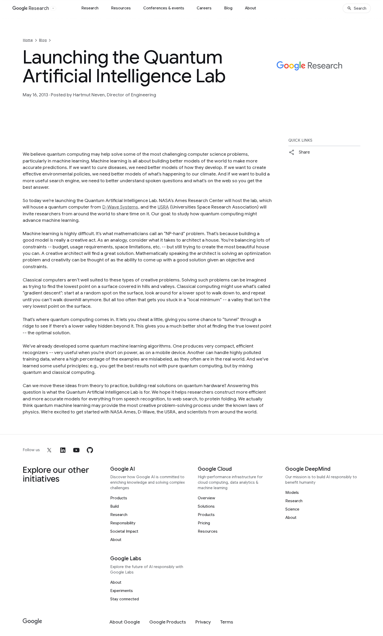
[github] (90, 450)
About (250, 8)
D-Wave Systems (120, 207)
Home (28, 40)
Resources (121, 8)
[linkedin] (63, 450)
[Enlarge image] (355, 89)
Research (89, 8)
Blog (228, 8)
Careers (204, 8)
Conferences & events (163, 8)
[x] (49, 450)
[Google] (32, 621)
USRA (163, 207)
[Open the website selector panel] (53, 8)
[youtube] (76, 450)
